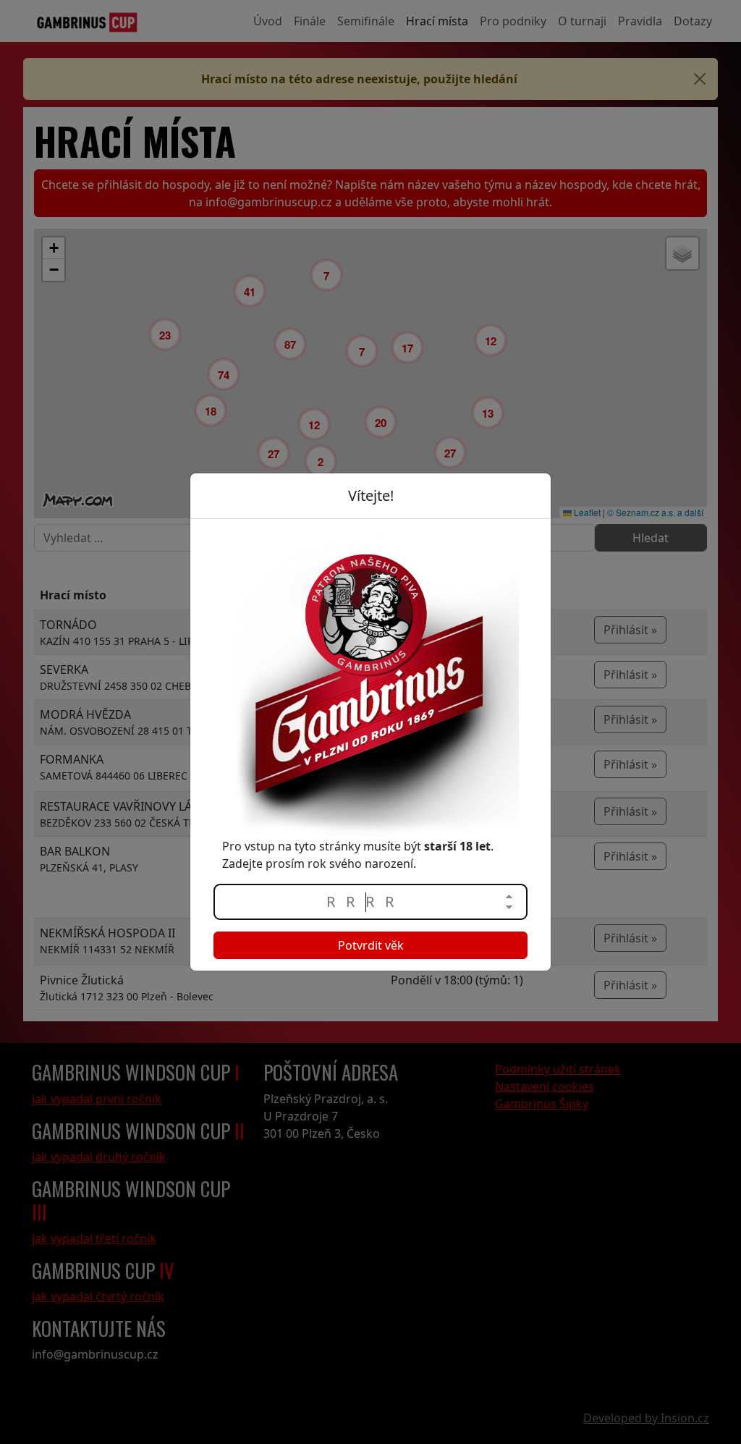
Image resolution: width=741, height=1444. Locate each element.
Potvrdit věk (371, 945)
